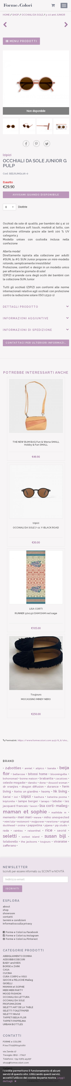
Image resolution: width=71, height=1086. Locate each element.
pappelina (35, 825)
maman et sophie (25, 811)
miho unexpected (56, 817)
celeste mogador (14, 782)
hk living (60, 791)
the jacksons (29, 841)
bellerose (19, 774)
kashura (39, 797)
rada (6, 830)
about (6, 906)
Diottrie (16, 207)
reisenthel (34, 830)
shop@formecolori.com (16, 1062)
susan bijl (55, 836)
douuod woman (57, 782)
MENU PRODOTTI (23, 41)
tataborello (10, 841)
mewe (37, 817)
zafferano (9, 845)
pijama (48, 825)
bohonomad (10, 778)
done (42, 782)
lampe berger (28, 801)
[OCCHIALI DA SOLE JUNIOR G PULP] (11, 126)
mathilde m (58, 812)
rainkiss (18, 830)
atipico (40, 768)
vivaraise (60, 841)
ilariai (7, 797)
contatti (8, 916)
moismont (23, 821)
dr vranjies (10, 786)
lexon (33, 806)
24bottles (13, 768)
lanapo (45, 801)
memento (9, 817)
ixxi (16, 797)
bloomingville (59, 774)
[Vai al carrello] (53, 5)
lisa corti (47, 806)
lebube (57, 801)
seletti (10, 836)
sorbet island (30, 836)
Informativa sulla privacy (17, 923)
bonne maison (28, 778)
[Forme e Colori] (18, 6)
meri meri (25, 817)
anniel (28, 768)
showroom (9, 913)
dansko (32, 782)
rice (48, 830)
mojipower (37, 821)
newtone (52, 821)
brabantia (46, 778)
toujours (45, 841)
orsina (21, 825)
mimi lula (9, 821)
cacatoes (61, 778)
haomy (45, 791)
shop (6, 910)
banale (52, 768)
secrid (61, 830)
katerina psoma (57, 797)
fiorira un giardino (26, 791)
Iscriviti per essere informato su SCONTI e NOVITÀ (33, 869)
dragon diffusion (32, 786)
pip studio (61, 825)
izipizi (26, 796)
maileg (61, 806)
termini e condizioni (14, 920)
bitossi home (37, 774)
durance (53, 786)
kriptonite (9, 801)
